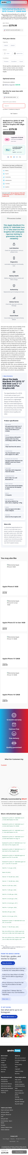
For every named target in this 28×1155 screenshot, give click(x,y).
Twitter (3, 1062)
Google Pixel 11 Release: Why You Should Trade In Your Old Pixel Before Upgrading (13, 992)
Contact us (3, 1058)
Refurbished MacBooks (7, 1088)
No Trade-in (14, 113)
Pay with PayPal (19, 1104)
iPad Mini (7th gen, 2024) (8, 912)
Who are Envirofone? (20, 1058)
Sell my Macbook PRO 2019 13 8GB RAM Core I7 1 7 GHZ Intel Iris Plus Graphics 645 (13, 194)
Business (17, 1073)
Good (21, 61)
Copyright (17, 1069)
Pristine (6, 61)
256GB (12, 45)
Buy (6, 945)
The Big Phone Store (20, 1138)
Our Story (3, 1069)
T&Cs (16, 1066)
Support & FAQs (19, 1071)
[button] (13, 30)
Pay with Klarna (19, 1099)
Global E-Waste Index (6, 1127)
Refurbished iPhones (6, 1084)
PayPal (17, 152)
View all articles (8, 963)
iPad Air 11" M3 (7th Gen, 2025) (10, 927)
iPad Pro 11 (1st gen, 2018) (9, 868)
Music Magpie (6, 1138)
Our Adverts (4, 1067)
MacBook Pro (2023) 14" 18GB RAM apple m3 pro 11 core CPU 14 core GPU (13, 862)
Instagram (3, 1065)
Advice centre (18, 1082)
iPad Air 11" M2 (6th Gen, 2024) (10, 881)
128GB (6, 45)
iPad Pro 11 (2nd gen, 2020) (9, 907)
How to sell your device (7, 1110)
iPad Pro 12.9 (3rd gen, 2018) (9, 898)
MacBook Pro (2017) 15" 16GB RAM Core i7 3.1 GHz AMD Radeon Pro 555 (13, 831)
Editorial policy (19, 1090)
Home (2, 945)
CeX (17, 1141)
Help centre (18, 1079)
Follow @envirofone (9, 1016)
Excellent (14, 61)
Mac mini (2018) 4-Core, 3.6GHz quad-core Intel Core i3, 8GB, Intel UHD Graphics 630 (13, 932)
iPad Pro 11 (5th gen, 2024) (9, 890)
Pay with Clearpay (19, 1101)
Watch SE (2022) (6, 872)
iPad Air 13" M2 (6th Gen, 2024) (10, 876)
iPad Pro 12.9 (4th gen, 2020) (9, 894)
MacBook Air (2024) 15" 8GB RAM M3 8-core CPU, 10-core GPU (13, 921)
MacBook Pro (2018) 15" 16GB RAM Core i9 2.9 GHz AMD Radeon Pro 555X (13, 818)
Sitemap (17, 1097)
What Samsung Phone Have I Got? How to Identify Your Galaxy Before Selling (13, 969)
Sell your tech (4, 1118)
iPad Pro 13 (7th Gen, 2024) (9, 885)
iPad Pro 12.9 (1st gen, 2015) (9, 916)
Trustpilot (4, 765)
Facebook (3, 1060)
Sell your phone (5, 1112)
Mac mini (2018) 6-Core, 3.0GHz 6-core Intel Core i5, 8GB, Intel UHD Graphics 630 (13, 938)
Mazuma (12, 1138)
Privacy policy (18, 1064)
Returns (3, 1071)
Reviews (3, 1125)
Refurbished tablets (6, 1086)
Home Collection (5, 1129)
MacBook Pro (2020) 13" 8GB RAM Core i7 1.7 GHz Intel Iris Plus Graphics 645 (13, 850)
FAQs (16, 1088)
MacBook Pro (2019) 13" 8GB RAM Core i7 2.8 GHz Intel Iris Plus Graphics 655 (13, 844)
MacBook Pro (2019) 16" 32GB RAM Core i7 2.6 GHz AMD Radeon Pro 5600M (13, 825)
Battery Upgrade (12, 85)
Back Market (12, 1141)
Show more (6, 999)
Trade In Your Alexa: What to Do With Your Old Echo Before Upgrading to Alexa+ (13, 976)
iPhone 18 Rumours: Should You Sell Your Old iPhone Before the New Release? (12, 984)
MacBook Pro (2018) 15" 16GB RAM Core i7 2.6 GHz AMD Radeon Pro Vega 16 (13, 837)
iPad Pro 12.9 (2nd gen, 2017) (9, 903)
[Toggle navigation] (25, 2)
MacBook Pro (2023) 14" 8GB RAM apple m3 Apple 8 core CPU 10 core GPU (13, 856)
